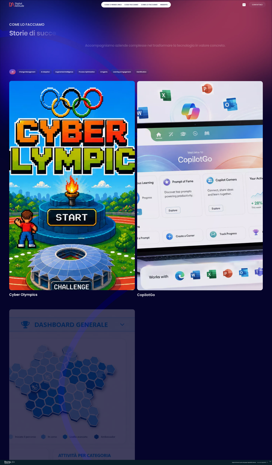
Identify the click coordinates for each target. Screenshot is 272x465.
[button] (131, 5)
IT (244, 4)
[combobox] (244, 4)
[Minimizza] (270, 461)
